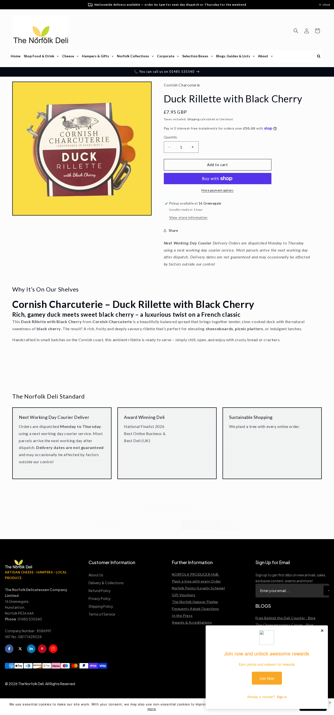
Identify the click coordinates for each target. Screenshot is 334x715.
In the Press (182, 615)
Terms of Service (102, 614)
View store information (188, 217)
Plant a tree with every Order (196, 581)
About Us (96, 575)
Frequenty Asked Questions (195, 608)
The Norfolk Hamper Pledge (195, 602)
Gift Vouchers (183, 595)
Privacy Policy (100, 598)
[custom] (53, 648)
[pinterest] (42, 648)
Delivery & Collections (106, 583)
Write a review (209, 520)
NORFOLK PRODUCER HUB (196, 574)
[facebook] (9, 648)
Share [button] (173, 230)
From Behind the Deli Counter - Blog (286, 618)
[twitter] (20, 648)
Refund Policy (100, 590)
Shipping (193, 119)
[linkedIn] (31, 648)
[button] (295, 30)
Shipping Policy (101, 606)
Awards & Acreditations (192, 622)
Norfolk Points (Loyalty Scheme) (198, 588)
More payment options (217, 190)
